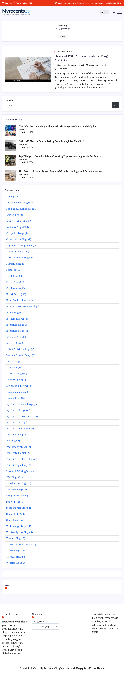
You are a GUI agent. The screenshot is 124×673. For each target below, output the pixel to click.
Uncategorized (14, 556)
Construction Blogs (17, 239)
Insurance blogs (15, 324)
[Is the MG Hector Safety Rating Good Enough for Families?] (10, 145)
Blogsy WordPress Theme (90, 668)
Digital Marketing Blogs (19, 245)
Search (9, 100)
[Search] (115, 105)
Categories (38, 621)
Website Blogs (14, 562)
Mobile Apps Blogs (16, 391)
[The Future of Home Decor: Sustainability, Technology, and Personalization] (10, 175)
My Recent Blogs (15, 410)
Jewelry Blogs (13, 343)
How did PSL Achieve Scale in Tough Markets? (82, 58)
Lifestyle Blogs (14, 373)
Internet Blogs (14, 337)
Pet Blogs (11, 440)
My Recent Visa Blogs (18, 428)
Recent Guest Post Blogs (20, 459)
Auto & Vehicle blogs (17, 202)
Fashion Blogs (13, 263)
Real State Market (16, 452)
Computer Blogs (15, 233)
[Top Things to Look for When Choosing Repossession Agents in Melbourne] (10, 160)
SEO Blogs (12, 477)
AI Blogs (10, 196)
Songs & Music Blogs (17, 495)
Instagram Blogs (15, 318)
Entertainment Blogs (18, 257)
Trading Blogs (14, 538)
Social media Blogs (16, 483)
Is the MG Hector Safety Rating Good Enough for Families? (52, 141)
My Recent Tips (15, 422)
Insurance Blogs (15, 330)
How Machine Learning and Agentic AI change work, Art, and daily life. (58, 126)
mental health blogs (17, 385)
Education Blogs (15, 251)
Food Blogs (12, 276)
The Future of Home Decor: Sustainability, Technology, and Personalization (60, 171)
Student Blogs (14, 514)
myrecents (61, 65)
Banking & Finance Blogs (20, 208)
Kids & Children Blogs (18, 349)
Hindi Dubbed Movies (18, 300)
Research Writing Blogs (19, 471)
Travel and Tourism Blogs (20, 544)
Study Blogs (12, 520)
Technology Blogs (16, 526)
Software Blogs (14, 489)
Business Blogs (14, 227)
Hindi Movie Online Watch (21, 306)
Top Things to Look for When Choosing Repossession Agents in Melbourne (61, 156)
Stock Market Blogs (17, 507)
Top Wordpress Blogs (18, 532)
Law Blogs (12, 361)
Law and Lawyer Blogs (18, 355)
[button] (104, 12)
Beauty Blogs (13, 214)
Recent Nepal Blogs (17, 465)
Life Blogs (11, 367)
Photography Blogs (16, 446)
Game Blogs (13, 282)
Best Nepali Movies (17, 221)
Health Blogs (13, 294)
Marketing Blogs (15, 379)
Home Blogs (13, 312)
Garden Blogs (13, 288)
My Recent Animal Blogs (19, 404)
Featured (11, 269)
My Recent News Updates (20, 416)
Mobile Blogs (13, 397)
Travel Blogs (13, 550)
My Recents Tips (15, 434)
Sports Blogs (13, 501)
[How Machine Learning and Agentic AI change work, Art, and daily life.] (10, 130)
